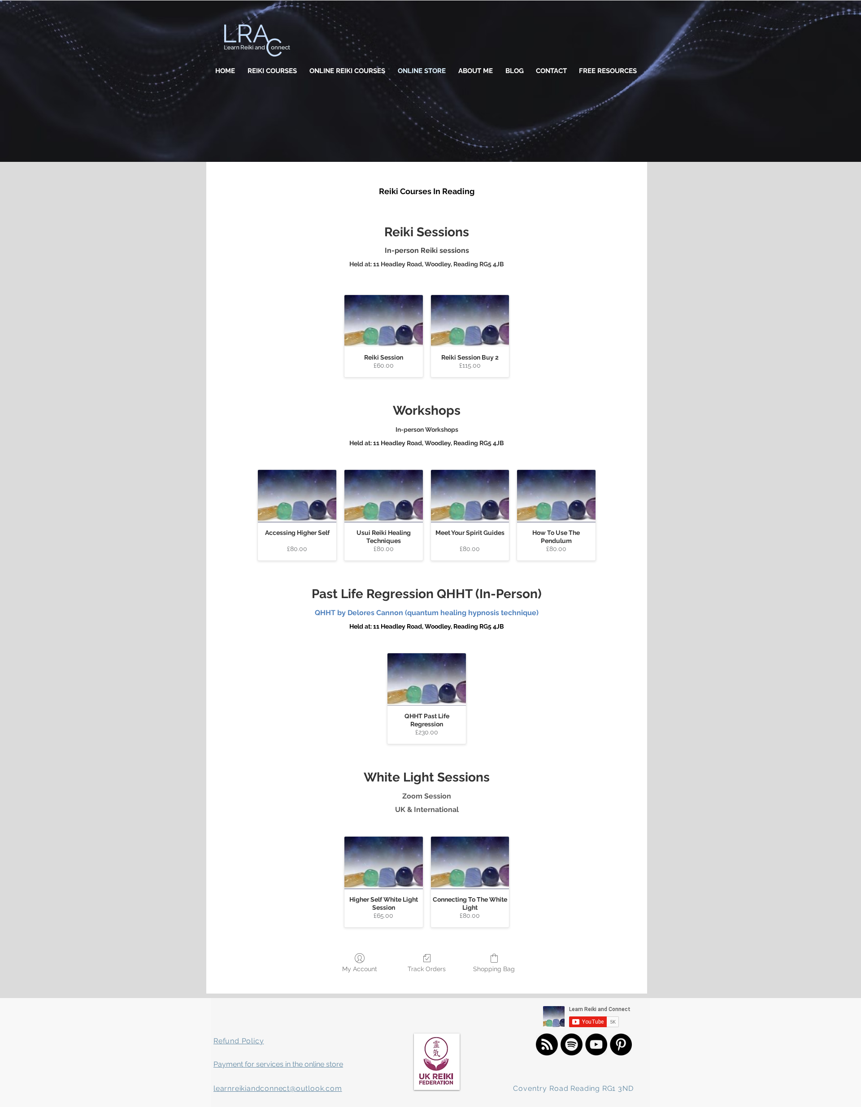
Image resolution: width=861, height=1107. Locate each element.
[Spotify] (572, 1044)
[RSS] (547, 1044)
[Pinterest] (621, 1044)
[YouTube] (596, 1044)
